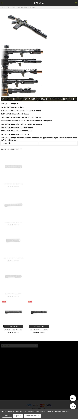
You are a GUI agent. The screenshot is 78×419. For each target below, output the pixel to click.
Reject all (17, 416)
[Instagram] (36, 398)
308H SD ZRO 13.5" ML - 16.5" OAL (39, 258)
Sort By (3, 149)
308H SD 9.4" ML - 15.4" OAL (13, 294)
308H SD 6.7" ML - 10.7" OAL (64, 294)
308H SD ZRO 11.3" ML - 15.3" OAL (64, 222)
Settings (7, 416)
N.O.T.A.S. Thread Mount (39, 184)
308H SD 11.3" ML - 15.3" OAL (13, 222)
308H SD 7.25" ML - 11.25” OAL (65, 184)
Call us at (39, 368)
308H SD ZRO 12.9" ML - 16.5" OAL (39, 222)
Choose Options (13, 180)
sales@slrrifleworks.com (39, 371)
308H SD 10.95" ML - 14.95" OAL (13, 184)
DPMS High (6, 143)
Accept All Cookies (32, 416)
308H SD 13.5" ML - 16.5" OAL (13, 330)
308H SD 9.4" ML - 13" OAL (39, 294)
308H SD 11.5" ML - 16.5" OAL (39, 330)
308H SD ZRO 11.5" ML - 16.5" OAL (64, 258)
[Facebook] (42, 398)
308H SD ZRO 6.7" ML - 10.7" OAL (13, 258)
